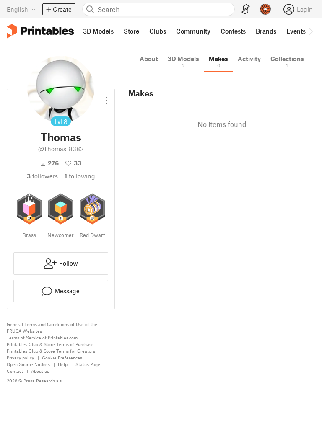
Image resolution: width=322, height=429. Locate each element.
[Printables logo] (40, 31)
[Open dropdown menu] (106, 97)
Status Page (87, 364)
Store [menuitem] (131, 31)
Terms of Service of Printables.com (42, 337)
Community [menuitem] (193, 31)
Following (80, 176)
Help (63, 364)
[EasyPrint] (245, 9)
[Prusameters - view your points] (265, 9)
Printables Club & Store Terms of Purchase (50, 344)
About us (40, 371)
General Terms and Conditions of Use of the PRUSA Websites (52, 327)
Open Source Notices (28, 364)
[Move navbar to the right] (310, 31)
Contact (15, 371)
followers (42, 176)
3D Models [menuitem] (98, 31)
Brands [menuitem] (266, 31)
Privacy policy (20, 357)
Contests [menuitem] (233, 31)
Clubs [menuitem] (157, 31)
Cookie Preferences (62, 357)
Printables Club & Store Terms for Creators (51, 351)
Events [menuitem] (296, 31)
